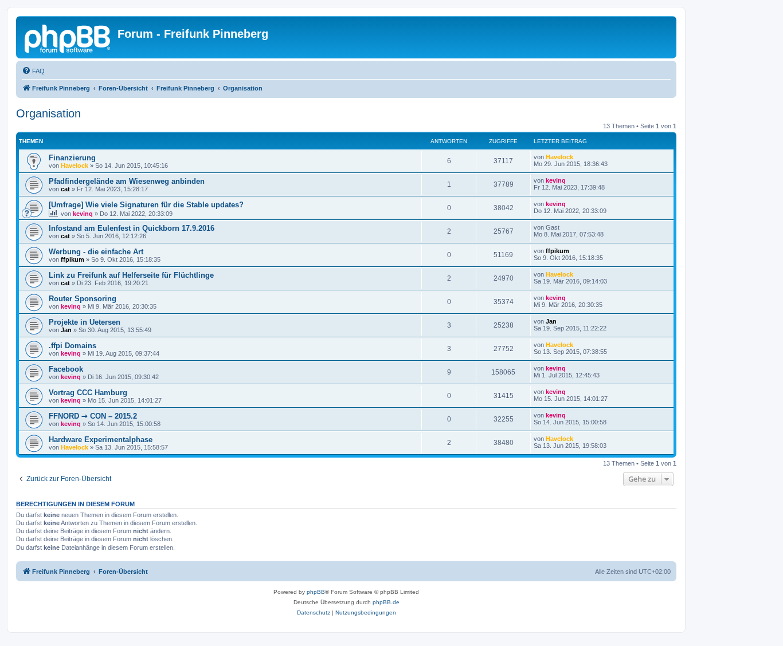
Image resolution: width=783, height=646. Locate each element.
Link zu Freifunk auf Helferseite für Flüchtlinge (131, 275)
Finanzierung (72, 157)
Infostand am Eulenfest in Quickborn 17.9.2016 (131, 228)
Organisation (48, 113)
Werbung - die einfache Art (96, 251)
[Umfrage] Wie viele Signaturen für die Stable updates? (146, 204)
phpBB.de (386, 602)
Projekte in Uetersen (84, 322)
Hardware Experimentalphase (100, 439)
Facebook (66, 369)
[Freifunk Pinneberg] (68, 37)
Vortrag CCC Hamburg (88, 392)
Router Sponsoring (82, 298)
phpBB (316, 592)
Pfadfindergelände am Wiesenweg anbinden (127, 181)
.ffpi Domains (72, 345)
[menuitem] (33, 71)
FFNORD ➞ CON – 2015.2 (93, 416)
